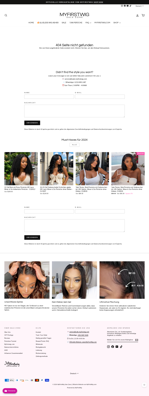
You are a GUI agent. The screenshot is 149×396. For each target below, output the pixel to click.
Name (27, 92)
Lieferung (39, 350)
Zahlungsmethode (42, 356)
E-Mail (78, 92)
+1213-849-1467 (80, 82)
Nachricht (30, 103)
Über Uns (7, 332)
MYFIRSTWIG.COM (102, 23)
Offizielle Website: (83, 342)
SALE (64, 23)
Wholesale (39, 344)
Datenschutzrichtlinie (11, 347)
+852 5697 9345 (83, 335)
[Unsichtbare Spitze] (27, 280)
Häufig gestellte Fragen (43, 338)
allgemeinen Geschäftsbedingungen (78, 129)
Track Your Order (41, 335)
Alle (74, 144)
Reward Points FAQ (42, 341)
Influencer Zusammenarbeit (13, 353)
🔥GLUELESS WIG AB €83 (47, 23)
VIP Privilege (8, 335)
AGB (6, 350)
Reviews (7, 338)
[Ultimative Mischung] (122, 280)
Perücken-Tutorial (10, 341)
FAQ (88, 23)
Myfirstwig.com (9, 344)
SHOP (116, 23)
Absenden (32, 123)
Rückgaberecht (41, 347)
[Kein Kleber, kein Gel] (74, 280)
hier (85, 48)
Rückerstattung (41, 353)
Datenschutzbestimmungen (103, 129)
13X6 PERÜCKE (75, 23)
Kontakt (38, 332)
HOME (31, 23)
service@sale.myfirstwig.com (76, 79)
